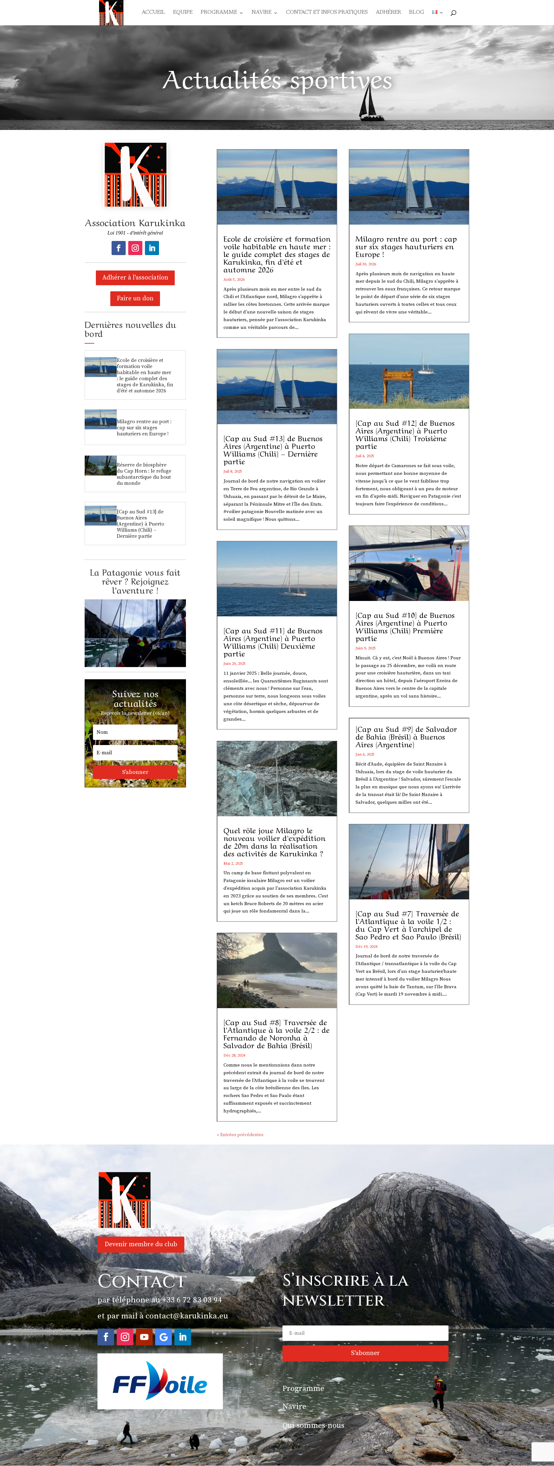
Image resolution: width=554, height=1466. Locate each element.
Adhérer (388, 13)
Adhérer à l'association (135, 278)
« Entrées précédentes (240, 1135)
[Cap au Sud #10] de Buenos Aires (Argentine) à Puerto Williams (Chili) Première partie (405, 626)
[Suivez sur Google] (163, 1337)
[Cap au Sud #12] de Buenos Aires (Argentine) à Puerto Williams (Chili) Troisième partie (405, 433)
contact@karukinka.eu (187, 1316)
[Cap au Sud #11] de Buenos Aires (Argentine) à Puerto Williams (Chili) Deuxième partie (273, 641)
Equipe (183, 13)
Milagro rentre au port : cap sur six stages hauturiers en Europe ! (144, 427)
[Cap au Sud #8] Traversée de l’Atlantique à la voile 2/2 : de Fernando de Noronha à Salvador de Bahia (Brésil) (276, 1033)
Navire (262, 13)
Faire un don (135, 299)
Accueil (153, 13)
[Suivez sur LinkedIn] (152, 248)
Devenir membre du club (141, 1244)
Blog (416, 13)
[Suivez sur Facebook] (119, 248)
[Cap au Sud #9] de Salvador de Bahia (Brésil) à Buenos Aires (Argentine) (406, 736)
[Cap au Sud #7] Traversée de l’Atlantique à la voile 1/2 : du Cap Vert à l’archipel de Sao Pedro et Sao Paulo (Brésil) (408, 924)
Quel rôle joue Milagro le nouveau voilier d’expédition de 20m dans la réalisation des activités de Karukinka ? (274, 841)
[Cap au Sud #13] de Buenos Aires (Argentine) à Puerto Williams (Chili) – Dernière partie (140, 524)
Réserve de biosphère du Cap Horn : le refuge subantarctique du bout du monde (144, 474)
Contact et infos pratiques (327, 13)
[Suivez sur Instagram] (135, 248)
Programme (219, 13)
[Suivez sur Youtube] (144, 1337)
